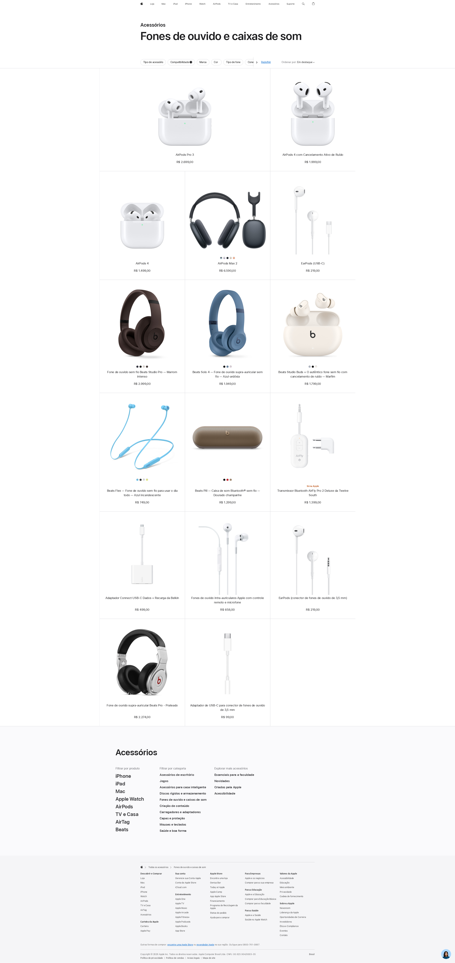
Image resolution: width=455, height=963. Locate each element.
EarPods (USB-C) (312, 263)
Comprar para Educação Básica (260, 899)
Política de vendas (175, 958)
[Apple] (141, 867)
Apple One (180, 899)
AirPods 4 (142, 263)
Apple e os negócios (254, 878)
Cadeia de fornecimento (291, 896)
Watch (143, 896)
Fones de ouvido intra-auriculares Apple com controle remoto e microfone (227, 600)
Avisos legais (193, 958)
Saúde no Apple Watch (256, 919)
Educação (285, 882)
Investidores (286, 922)
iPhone (143, 892)
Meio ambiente (287, 887)
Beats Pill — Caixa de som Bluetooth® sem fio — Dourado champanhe (227, 493)
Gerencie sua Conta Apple (188, 878)
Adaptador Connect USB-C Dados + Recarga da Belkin (142, 598)
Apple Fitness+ (182, 917)
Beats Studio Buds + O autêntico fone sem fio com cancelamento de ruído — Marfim (312, 374)
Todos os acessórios (158, 867)
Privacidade (286, 892)
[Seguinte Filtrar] (257, 62)
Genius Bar (215, 882)
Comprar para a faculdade (258, 903)
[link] (446, 954)
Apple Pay (145, 931)
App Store (180, 931)
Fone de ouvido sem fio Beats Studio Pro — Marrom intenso (142, 374)
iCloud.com (180, 887)
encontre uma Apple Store (180, 944)
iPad (142, 887)
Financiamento (217, 901)
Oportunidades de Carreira (293, 917)
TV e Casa (145, 905)
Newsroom (285, 908)
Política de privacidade (151, 958)
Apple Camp (216, 892)
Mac (142, 882)
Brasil (312, 954)
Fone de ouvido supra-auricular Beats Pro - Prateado (142, 705)
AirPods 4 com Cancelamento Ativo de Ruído (312, 154)
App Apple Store (218, 896)
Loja (142, 878)
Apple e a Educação (254, 894)
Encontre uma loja (219, 878)
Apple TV (179, 903)
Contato (284, 935)
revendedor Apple (205, 944)
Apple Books (181, 926)
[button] (303, 4)
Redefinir (266, 62)
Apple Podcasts (182, 922)
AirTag (143, 910)
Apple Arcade (182, 912)
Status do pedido (218, 913)
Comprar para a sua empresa (259, 882)
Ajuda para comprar (220, 917)
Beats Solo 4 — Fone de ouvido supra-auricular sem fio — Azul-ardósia (227, 374)
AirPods (144, 901)
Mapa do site (209, 958)
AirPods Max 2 (227, 263)
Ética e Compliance (289, 926)
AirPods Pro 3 (185, 154)
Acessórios (145, 914)
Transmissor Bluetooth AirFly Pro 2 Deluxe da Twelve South (313, 493)
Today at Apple (217, 887)
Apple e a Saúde (253, 915)
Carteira (144, 926)
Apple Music (181, 908)
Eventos (284, 931)
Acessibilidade (287, 878)
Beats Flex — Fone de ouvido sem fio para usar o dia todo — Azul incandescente (142, 493)
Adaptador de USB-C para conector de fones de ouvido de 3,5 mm (227, 708)
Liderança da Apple (289, 912)
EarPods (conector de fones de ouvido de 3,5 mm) (313, 598)
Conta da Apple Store (185, 882)
